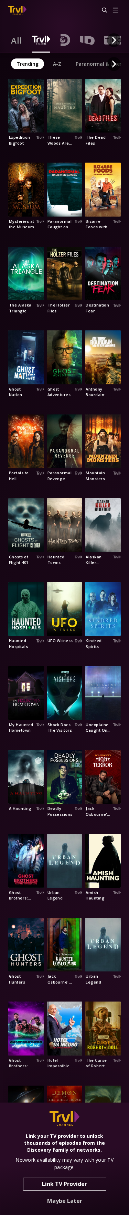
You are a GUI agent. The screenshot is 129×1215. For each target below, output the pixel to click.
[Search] (101, 10)
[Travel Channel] (17, 10)
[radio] (16, 40)
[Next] (114, 40)
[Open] (115, 10)
